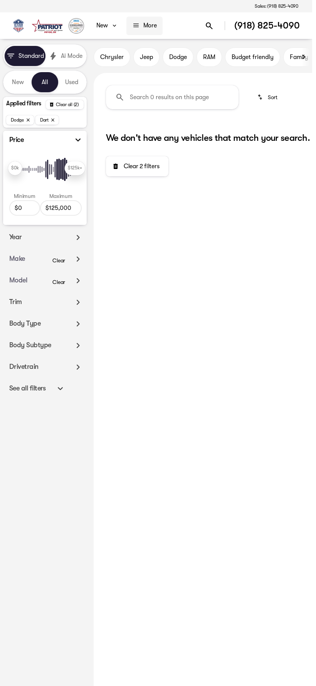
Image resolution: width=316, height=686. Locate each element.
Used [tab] (71, 82)
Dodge (178, 57)
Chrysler (112, 57)
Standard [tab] (31, 55)
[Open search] (209, 26)
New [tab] (18, 82)
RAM (209, 57)
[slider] (15, 168)
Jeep (146, 57)
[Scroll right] (303, 57)
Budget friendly (253, 57)
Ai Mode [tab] (71, 55)
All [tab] (45, 82)
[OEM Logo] (18, 26)
